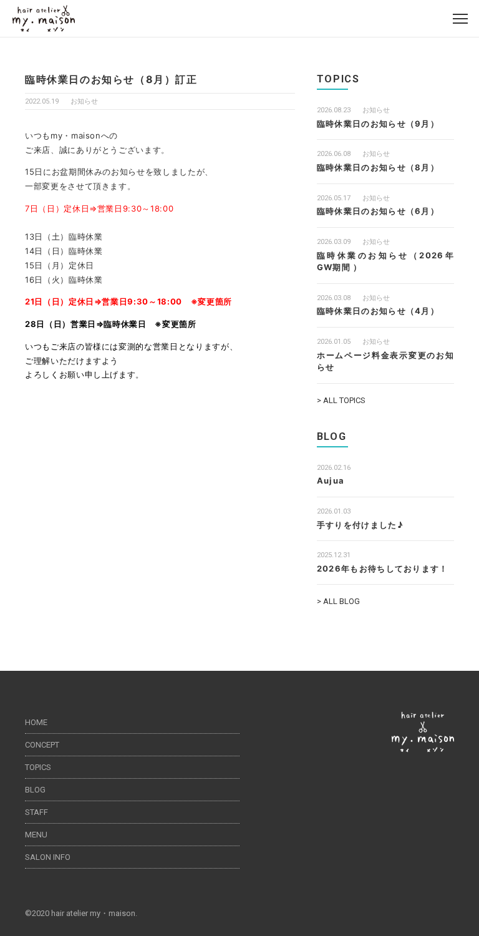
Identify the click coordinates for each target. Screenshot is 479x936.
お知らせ (84, 101)
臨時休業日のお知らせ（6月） (378, 211)
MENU (36, 834)
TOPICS (38, 767)
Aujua (331, 480)
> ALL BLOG (338, 601)
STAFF (36, 812)
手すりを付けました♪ (360, 525)
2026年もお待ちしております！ (382, 568)
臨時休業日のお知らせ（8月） (378, 167)
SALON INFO (47, 857)
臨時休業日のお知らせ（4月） (378, 311)
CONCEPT (42, 744)
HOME (36, 722)
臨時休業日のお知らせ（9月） (378, 124)
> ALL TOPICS (341, 400)
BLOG (35, 789)
